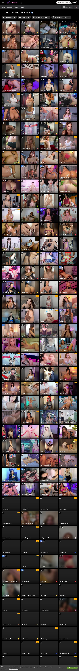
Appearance (9, 17)
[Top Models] (21, 2)
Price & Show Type (41, 17)
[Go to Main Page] (12, 2)
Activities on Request (61, 17)
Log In (74, 2)
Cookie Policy (13, 669)
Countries (24, 17)
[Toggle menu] (2, 2)
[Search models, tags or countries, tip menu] (76, 7)
